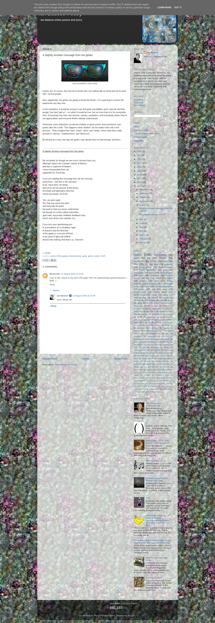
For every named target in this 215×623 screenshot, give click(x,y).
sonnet (153, 261)
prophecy (153, 386)
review (147, 339)
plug (146, 309)
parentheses (164, 364)
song (165, 289)
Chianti (136, 375)
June (142, 223)
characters (139, 273)
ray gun (147, 367)
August (142, 205)
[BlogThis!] (46, 260)
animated (166, 345)
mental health (160, 292)
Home (85, 358)
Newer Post (49, 358)
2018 (139, 175)
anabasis (168, 264)
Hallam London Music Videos (147, 134)
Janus (136, 359)
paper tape (150, 364)
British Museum (164, 372)
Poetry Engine (140, 137)
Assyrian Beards (142, 372)
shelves (169, 353)
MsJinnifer (55, 274)
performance (140, 295)
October (143, 197)
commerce (138, 325)
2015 (139, 186)
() (146, 423)
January (143, 242)
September (144, 201)
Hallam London (141, 130)
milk (148, 350)
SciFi (103, 256)
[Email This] (43, 260)
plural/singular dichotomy (153, 353)
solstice (150, 370)
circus (167, 323)
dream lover (140, 292)
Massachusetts (139, 378)
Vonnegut (139, 381)
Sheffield (159, 378)
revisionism (138, 370)
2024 (139, 151)
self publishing (150, 389)
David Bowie (151, 311)
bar (167, 334)
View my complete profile (155, 56)
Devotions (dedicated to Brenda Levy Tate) (157, 479)
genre (90, 256)
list (168, 361)
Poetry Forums (148, 359)
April (141, 231)
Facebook (138, 102)
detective (144, 314)
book (148, 303)
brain (136, 286)
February (143, 239)
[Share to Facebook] (52, 260)
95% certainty (166, 273)
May (141, 227)
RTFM (150, 378)
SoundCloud (139, 105)
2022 (139, 159)
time (156, 264)
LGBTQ (164, 284)
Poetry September (147, 270)
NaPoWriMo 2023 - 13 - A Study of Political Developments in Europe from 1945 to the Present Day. (157, 520)
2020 (139, 167)
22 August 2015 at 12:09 (84, 296)
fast (147, 381)
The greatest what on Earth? (152, 214)
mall (149, 383)
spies (139, 303)
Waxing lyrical (152, 461)
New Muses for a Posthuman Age (153, 404)
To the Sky (146, 323)
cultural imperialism (163, 286)
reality (154, 295)
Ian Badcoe (62, 296)
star (165, 261)
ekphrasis (155, 348)
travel (158, 278)
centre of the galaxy (59, 256)
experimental (157, 314)
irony (141, 275)
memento (165, 336)
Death (170, 278)
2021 (139, 163)
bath (135, 348)
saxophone (138, 389)
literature (137, 309)
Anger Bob (138, 311)
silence (137, 300)
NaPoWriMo (160, 255)
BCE (151, 331)
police (142, 289)
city (146, 264)
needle (139, 317)
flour (153, 381)
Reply (52, 285)
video (167, 309)
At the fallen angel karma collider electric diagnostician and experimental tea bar (152, 541)
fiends (166, 348)
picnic (167, 350)
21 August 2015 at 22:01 (72, 274)
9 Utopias (151, 284)
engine (143, 281)
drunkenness (75, 256)
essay (148, 325)
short (161, 389)
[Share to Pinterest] (55, 260)
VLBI (168, 359)
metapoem (138, 350)
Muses (159, 320)
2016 (139, 182)
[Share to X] (49, 260)
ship (154, 289)
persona (157, 350)
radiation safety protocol (147, 328)
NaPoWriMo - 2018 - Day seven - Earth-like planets (157, 442)
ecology (158, 361)
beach (136, 361)
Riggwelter (139, 141)
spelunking (156, 309)
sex (147, 278)
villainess (157, 339)
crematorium (152, 336)
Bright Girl (150, 320)
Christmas (152, 356)
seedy (166, 298)
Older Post (120, 358)
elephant (165, 306)
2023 (139, 155)
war (144, 331)
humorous (154, 275)
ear (144, 348)
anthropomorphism (152, 334)
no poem (167, 383)
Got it (178, 7)
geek (84, 256)
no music (157, 383)
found (161, 381)
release (154, 298)
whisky (157, 392)
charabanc (138, 336)
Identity (162, 311)
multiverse (138, 364)
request (166, 367)
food (157, 281)
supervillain (138, 392)
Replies (56, 290)
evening (142, 298)
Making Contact (156, 342)
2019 (139, 171)
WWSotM (158, 323)
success (137, 331)
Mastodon (138, 100)
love (136, 264)
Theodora (169, 378)
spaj (168, 389)
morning (169, 314)
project (136, 367)
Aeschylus (169, 370)
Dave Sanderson (140, 342)
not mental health (140, 386)
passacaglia (151, 317)
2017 (139, 178)
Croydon (147, 375)
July (141, 219)
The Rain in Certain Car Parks (146, 345)
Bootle (154, 372)
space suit (168, 295)
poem (97, 256)
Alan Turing (138, 320)
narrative (157, 325)
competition (138, 306)
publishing (168, 325)
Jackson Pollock (162, 375)
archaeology (150, 300)
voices (167, 339)
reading (166, 328)
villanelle (140, 356)
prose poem (165, 386)
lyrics (170, 300)
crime (146, 286)
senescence (165, 317)
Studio (159, 359)
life (148, 258)
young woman (145, 267)
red (157, 367)
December (144, 190)
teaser (158, 370)
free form (169, 381)
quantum (137, 339)
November (144, 193)
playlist (136, 353)
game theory (140, 383)
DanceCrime (165, 356)
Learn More (164, 7)
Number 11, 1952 (154, 578)
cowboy (147, 361)
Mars (168, 342)
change (162, 258)
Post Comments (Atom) (66, 365)
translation (148, 392)
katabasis (139, 261)
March (142, 235)
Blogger (131, 615)
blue (162, 300)
